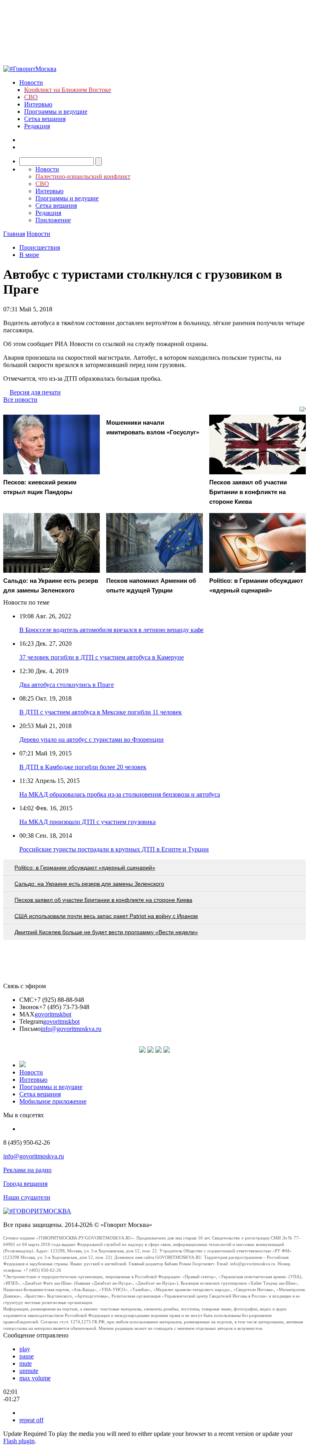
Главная (14, 233)
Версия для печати (35, 392)
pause (26, 1356)
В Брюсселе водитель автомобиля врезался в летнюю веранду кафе (111, 629)
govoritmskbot (53, 1014)
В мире (29, 254)
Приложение (53, 220)
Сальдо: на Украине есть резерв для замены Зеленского (89, 883)
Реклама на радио (27, 1169)
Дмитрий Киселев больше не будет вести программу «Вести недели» (106, 932)
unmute (28, 1370)
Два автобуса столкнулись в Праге (66, 684)
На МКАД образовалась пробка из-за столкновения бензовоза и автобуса (119, 794)
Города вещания (25, 1183)
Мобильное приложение (53, 1101)
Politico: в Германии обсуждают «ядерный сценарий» (84, 867)
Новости (31, 82)
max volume (35, 1378)
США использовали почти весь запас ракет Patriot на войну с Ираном (106, 916)
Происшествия (39, 247)
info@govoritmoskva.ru (71, 1028)
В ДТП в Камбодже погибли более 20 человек (82, 767)
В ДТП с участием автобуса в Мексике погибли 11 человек (100, 712)
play (24, 1349)
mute (25, 1363)
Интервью (38, 104)
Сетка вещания (45, 118)
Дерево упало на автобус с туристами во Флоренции (91, 739)
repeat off (31, 1420)
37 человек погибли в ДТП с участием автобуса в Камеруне (101, 657)
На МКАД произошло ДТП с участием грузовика (87, 821)
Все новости (20, 399)
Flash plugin (19, 1441)
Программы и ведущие (55, 111)
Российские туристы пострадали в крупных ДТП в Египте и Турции (114, 849)
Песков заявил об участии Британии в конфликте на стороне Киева (103, 900)
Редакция (37, 126)
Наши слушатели (26, 1197)
